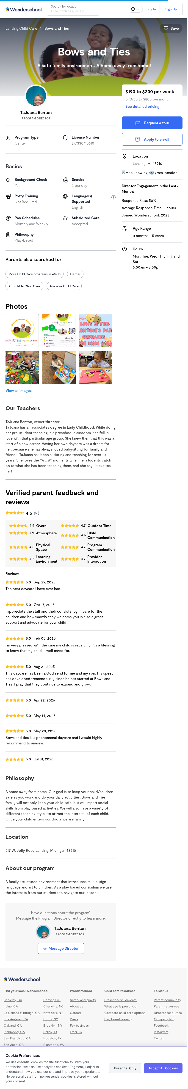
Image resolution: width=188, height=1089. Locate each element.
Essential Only (122, 1068)
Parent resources (164, 1009)
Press (73, 1022)
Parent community (164, 1003)
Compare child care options (123, 1016)
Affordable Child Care (24, 286)
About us (76, 1009)
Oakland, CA (13, 1028)
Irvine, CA (11, 1009)
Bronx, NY (50, 1022)
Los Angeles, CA (16, 1022)
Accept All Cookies (159, 1068)
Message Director (62, 951)
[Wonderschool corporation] (92, 982)
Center (75, 274)
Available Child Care (64, 286)
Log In (147, 9)
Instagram (158, 1035)
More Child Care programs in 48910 (34, 274)
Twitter (156, 1041)
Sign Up (167, 9)
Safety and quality (82, 1003)
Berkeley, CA (13, 1003)
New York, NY (53, 1016)
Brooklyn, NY (52, 1028)
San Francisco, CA (17, 1041)
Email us (75, 1035)
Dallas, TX (50, 1035)
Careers (75, 1016)
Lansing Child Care (21, 28)
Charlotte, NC (53, 1009)
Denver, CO (52, 1003)
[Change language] (131, 9)
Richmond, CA (14, 1035)
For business (78, 1028)
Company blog (162, 1022)
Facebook (158, 1028)
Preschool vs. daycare (118, 1003)
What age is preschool (118, 1009)
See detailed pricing (140, 106)
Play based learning (116, 1022)
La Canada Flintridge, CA (22, 1016)
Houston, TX (52, 1041)
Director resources (165, 1016)
